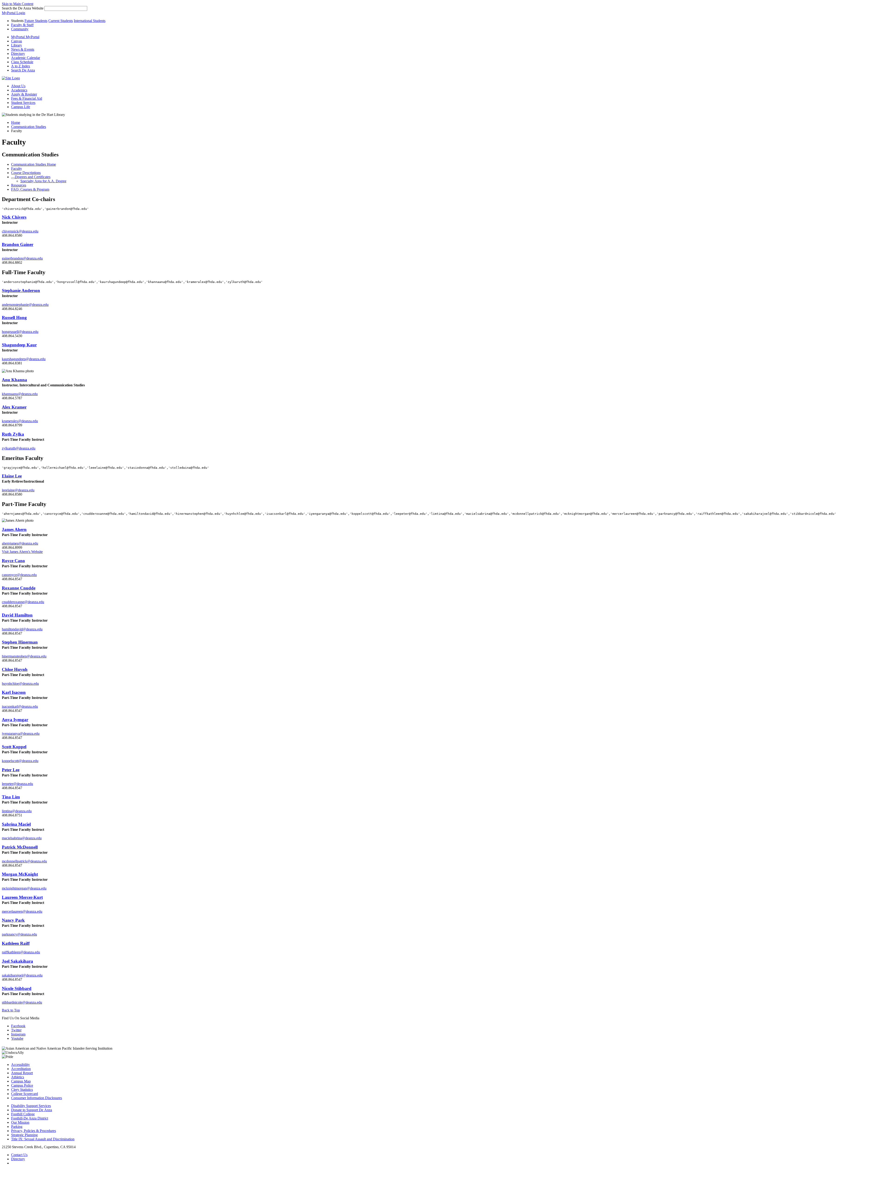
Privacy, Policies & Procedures (33, 1131)
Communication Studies (28, 127)
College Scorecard (24, 1094)
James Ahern (14, 529)
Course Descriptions (26, 173)
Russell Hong (14, 317)
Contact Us (19, 1155)
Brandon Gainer (17, 244)
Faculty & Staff (22, 25)
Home (15, 122)
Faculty (16, 169)
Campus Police (22, 1085)
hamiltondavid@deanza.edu (22, 629)
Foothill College (23, 1114)
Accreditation (21, 1069)
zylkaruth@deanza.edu (18, 448)
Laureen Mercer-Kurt (22, 897)
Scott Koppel (14, 746)
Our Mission (20, 1122)
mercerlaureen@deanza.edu (22, 911)
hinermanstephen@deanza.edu (24, 656)
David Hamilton (17, 615)
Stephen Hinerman (20, 642)
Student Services (23, 103)
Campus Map (21, 1081)
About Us (18, 86)
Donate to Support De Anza (31, 1110)
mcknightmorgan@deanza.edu (24, 888)
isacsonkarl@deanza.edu (20, 706)
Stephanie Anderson (21, 290)
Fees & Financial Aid (26, 98)
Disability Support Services (31, 1106)
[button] (23, 70)
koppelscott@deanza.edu (20, 761)
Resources (18, 185)
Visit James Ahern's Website (22, 552)
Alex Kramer (14, 407)
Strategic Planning (24, 1135)
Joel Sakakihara (17, 961)
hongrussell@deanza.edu (20, 332)
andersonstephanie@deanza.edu (25, 305)
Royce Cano (13, 560)
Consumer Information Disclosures (36, 1098)
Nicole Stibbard (16, 988)
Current (60, 21)
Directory (18, 1159)
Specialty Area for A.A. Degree (43, 181)
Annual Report (22, 1073)
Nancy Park (13, 920)
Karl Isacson (14, 692)
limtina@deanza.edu (17, 811)
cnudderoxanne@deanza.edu (23, 602)
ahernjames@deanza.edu (20, 543)
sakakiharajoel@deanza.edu (22, 975)
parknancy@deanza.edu (19, 934)
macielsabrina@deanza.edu (22, 838)
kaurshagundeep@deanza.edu (24, 359)
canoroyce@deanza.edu (19, 575)
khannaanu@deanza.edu (20, 394)
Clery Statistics (22, 1090)
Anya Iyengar (15, 719)
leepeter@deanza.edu (17, 784)
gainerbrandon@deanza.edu (22, 258)
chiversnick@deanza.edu (20, 231)
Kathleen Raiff (16, 943)
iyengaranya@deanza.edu (21, 733)
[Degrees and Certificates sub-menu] (13, 178)
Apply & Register (24, 94)
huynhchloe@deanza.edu (20, 683)
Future (36, 21)
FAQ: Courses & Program (30, 189)
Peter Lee (10, 769)
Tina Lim (11, 796)
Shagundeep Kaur (19, 344)
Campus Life (20, 107)
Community (19, 29)
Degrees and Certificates (32, 177)
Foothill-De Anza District (29, 1118)
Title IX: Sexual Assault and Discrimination (42, 1139)
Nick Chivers (14, 217)
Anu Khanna (14, 379)
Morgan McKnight (20, 874)
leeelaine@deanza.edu (18, 490)
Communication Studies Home (33, 164)
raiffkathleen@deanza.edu (21, 952)
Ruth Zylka (13, 434)
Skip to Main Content (17, 4)
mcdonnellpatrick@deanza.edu (24, 861)
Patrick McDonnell (20, 847)
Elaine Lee (12, 476)
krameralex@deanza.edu (20, 421)
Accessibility (20, 1065)
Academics (19, 90)
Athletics (17, 1077)
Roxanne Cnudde (18, 588)
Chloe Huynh (15, 669)
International (89, 21)
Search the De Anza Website (22, 8)
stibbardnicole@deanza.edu (22, 1002)
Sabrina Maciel (16, 824)
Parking (16, 1127)
